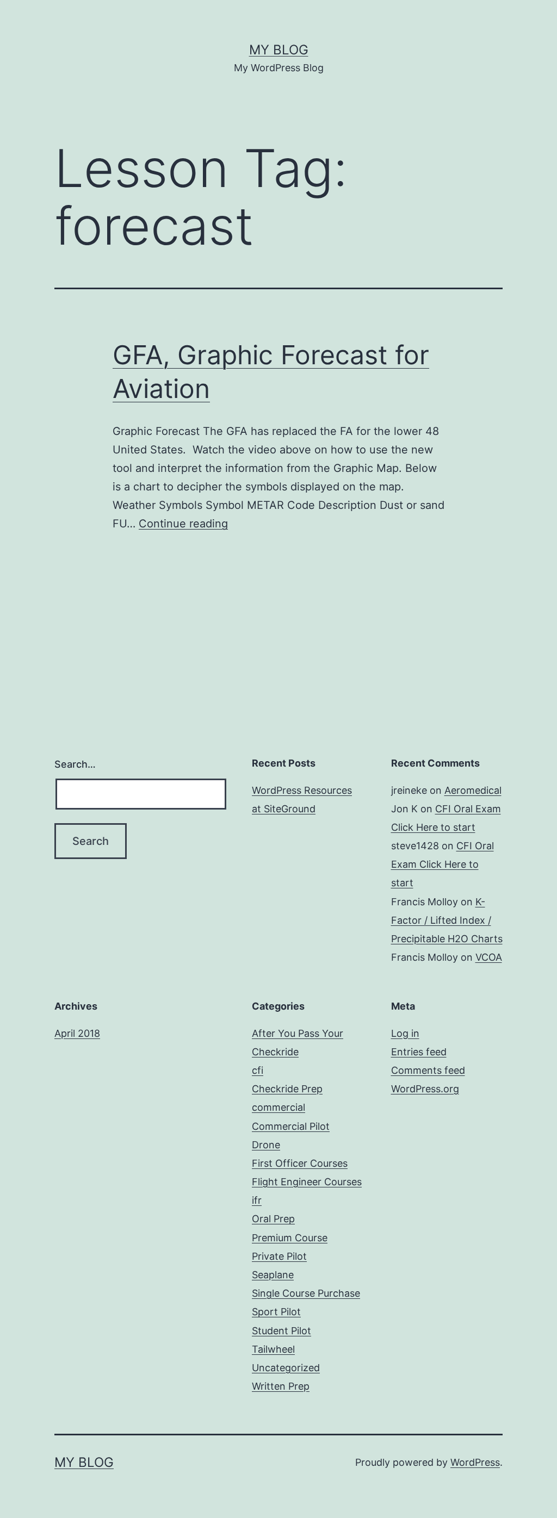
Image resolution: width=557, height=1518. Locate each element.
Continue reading (183, 523)
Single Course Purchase (306, 1293)
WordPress (475, 1462)
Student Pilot (281, 1330)
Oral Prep (273, 1218)
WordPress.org (425, 1088)
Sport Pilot (276, 1311)
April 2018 (77, 1033)
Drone (266, 1144)
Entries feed (419, 1051)
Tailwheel (273, 1349)
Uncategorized (286, 1367)
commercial (278, 1107)
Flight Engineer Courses (307, 1181)
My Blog (278, 50)
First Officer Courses (300, 1163)
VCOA (488, 957)
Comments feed (428, 1070)
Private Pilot (279, 1256)
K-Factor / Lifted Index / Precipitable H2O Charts (447, 920)
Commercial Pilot (291, 1126)
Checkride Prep (287, 1088)
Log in (405, 1033)
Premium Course (289, 1237)
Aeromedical (473, 790)
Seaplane (273, 1274)
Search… (75, 764)
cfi (257, 1070)
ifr (257, 1200)
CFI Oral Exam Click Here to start (442, 864)
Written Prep (281, 1386)
